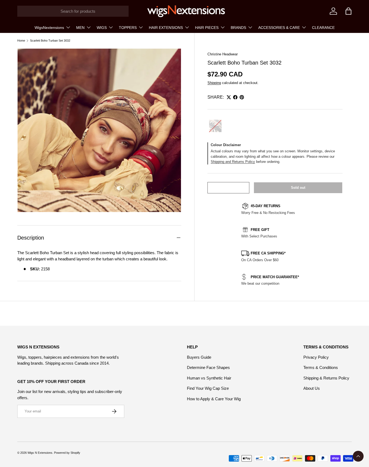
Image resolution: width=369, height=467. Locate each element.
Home (21, 40)
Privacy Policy (316, 357)
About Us (311, 388)
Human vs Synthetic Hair (209, 378)
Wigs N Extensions (40, 452)
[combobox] (73, 11)
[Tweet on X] (229, 97)
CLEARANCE (323, 27)
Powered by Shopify (67, 452)
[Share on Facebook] (235, 97)
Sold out (298, 188)
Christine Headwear (222, 54)
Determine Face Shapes (208, 367)
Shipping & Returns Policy (326, 378)
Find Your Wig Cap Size (208, 388)
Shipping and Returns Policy (233, 162)
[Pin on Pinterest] (242, 97)
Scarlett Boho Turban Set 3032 (50, 40)
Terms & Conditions (320, 367)
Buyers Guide (199, 357)
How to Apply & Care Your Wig (214, 399)
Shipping (214, 83)
